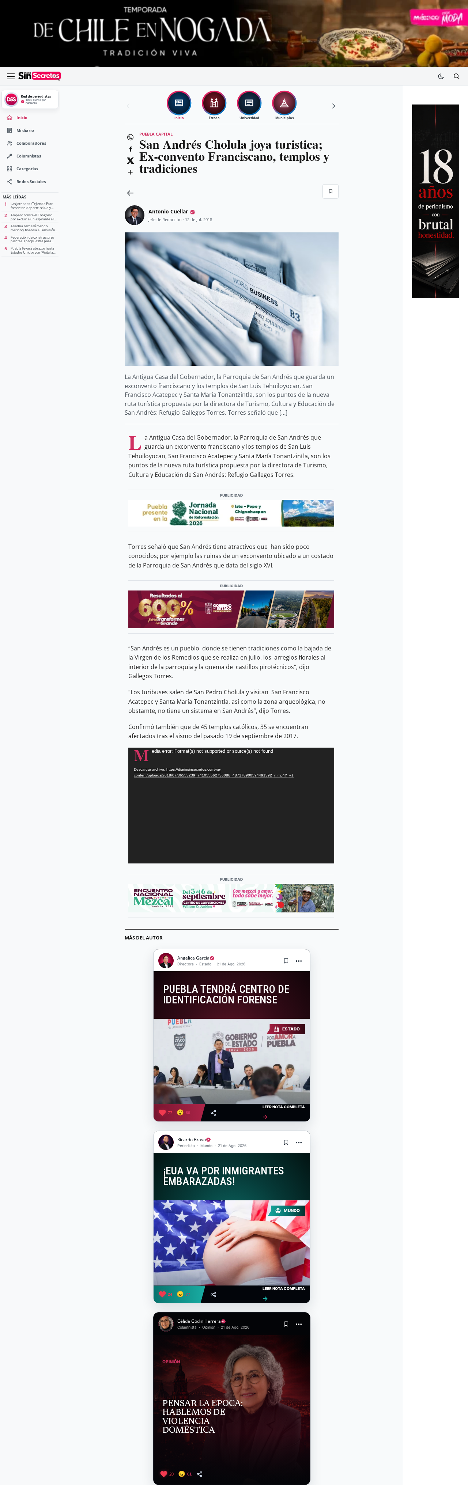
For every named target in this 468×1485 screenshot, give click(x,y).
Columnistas (28, 156)
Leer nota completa (284, 1112)
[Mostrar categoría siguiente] (332, 106)
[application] (231, 805)
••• (299, 961)
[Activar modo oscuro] (441, 76)
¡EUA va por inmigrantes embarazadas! (223, 1176)
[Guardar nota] (286, 960)
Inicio (21, 117)
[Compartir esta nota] (213, 1113)
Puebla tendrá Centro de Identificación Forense (226, 995)
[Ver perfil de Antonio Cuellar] (134, 215)
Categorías (27, 168)
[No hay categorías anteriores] (129, 106)
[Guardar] (330, 191)
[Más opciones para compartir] (130, 172)
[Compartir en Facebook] (130, 149)
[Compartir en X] (130, 161)
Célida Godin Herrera (199, 1321)
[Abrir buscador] (456, 76)
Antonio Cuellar (168, 211)
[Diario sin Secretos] (39, 76)
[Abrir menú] (10, 76)
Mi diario (25, 130)
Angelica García (193, 958)
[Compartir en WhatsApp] (130, 137)
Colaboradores (31, 143)
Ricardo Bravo (191, 1139)
